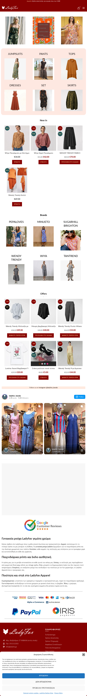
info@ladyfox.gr (11, 647)
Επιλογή (17, 162)
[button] (83, 655)
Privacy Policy (58, 693)
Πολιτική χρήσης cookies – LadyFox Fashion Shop (38, 693)
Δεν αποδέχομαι (43, 682)
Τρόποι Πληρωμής (51, 641)
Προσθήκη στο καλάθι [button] (69, 162)
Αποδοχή (43, 676)
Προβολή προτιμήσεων (43, 688)
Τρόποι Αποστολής (52, 638)
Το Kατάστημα (50, 635)
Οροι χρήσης (49, 651)
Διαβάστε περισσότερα (17, 335)
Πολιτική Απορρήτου (52, 648)
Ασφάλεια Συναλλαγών (53, 644)
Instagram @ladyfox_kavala (48, 387)
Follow (81, 397)
